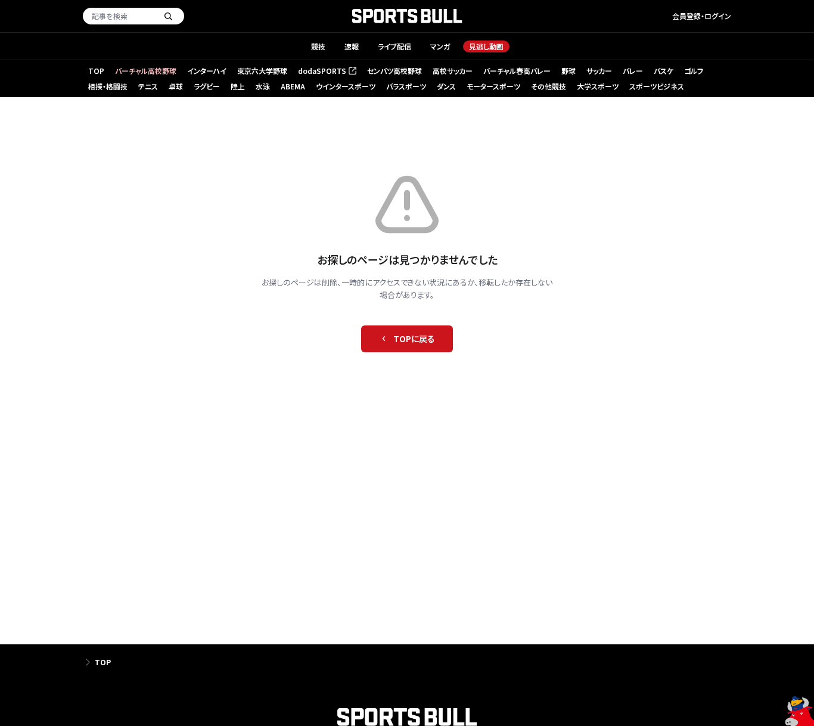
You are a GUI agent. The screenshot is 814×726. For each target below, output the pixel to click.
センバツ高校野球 (394, 71)
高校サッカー (453, 71)
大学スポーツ (598, 86)
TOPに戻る (414, 339)
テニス (148, 86)
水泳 (263, 86)
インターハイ (206, 71)
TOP (96, 71)
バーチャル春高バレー (517, 71)
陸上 (238, 86)
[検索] (168, 16)
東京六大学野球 (262, 71)
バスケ (663, 71)
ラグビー (207, 86)
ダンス (446, 86)
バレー (633, 71)
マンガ (440, 46)
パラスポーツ (406, 86)
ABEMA (293, 86)
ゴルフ (693, 71)
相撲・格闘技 (108, 86)
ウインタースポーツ (345, 86)
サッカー (599, 71)
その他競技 (548, 86)
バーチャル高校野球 (145, 71)
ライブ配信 (394, 46)
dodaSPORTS (326, 71)
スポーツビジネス (656, 86)
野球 (568, 71)
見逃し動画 (486, 46)
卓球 (176, 86)
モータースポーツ (493, 86)
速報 (351, 46)
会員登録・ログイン (701, 16)
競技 (318, 46)
